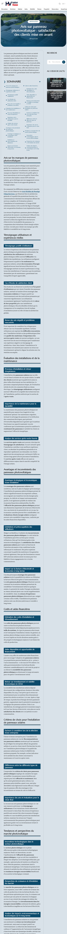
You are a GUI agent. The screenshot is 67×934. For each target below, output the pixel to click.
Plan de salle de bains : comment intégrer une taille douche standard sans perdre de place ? (56, 94)
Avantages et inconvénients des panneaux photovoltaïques (13, 129)
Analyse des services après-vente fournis (13, 124)
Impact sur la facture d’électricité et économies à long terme (14, 147)
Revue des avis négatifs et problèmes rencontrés (14, 104)
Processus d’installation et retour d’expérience (14, 113)
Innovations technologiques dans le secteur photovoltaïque (32, 136)
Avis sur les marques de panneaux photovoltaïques (12, 86)
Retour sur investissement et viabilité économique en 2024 (33, 102)
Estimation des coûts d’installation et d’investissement (32, 90)
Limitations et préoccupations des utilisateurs (12, 141)
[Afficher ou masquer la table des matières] (31, 82)
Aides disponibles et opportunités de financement (32, 96)
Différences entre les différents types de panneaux (32, 120)
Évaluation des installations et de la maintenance (13, 109)
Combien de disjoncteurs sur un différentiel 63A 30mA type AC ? (56, 83)
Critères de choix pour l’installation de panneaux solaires (31, 108)
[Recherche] (60, 3)
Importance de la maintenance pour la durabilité (13, 119)
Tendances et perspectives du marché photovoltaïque (32, 131)
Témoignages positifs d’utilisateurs (13, 95)
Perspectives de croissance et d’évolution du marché (33, 141)
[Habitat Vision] (11, 3)
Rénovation (34, 21)
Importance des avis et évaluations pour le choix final (33, 126)
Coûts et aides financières (31, 85)
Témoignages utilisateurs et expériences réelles (13, 91)
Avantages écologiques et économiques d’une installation (14, 135)
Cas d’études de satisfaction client (12, 100)
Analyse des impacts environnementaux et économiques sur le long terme (33, 148)
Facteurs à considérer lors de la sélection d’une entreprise (33, 114)
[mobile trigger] (3, 3)
